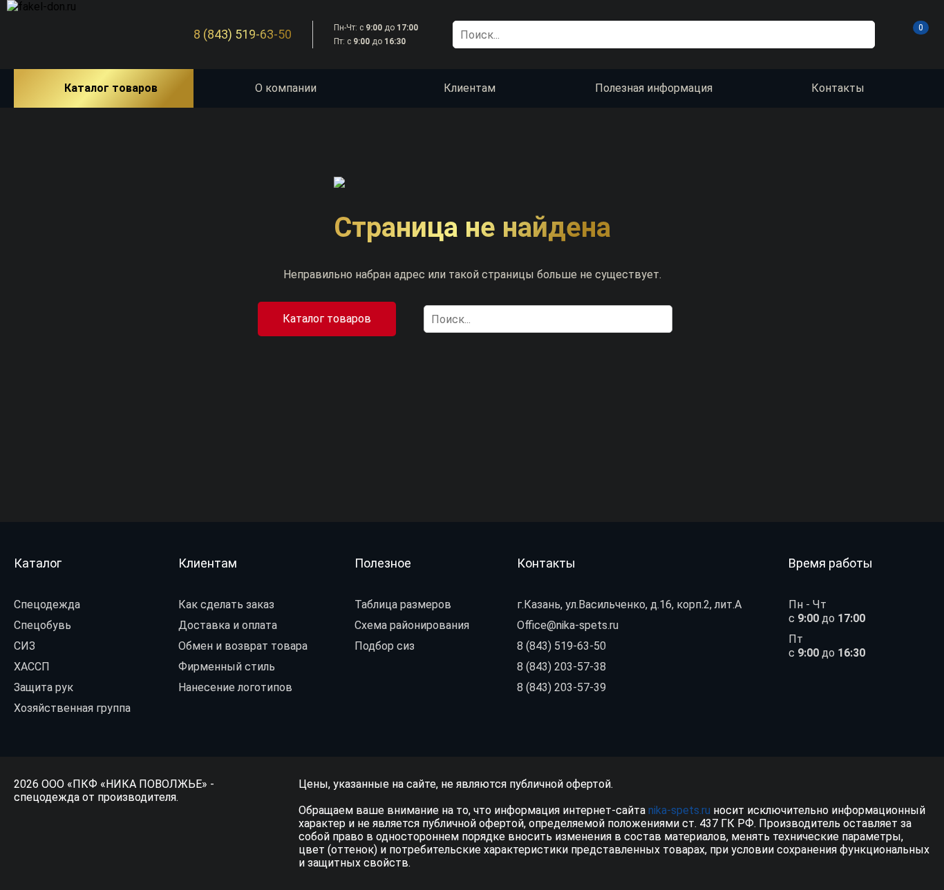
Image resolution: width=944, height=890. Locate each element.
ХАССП (32, 666)
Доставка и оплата (227, 625)
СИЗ (24, 645)
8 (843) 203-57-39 (561, 687)
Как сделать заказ (226, 604)
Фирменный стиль (226, 666)
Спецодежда (47, 604)
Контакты (838, 88)
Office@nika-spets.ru (568, 625)
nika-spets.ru (679, 810)
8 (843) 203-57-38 (561, 666)
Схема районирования (412, 625)
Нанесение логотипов (235, 687)
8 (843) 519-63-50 (242, 34)
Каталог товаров (327, 318)
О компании (286, 88)
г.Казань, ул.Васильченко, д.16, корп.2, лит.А (629, 604)
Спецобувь (42, 625)
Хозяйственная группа (72, 708)
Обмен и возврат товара (243, 645)
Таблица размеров (403, 604)
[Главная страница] (69, 34)
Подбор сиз (385, 645)
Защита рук (43, 687)
